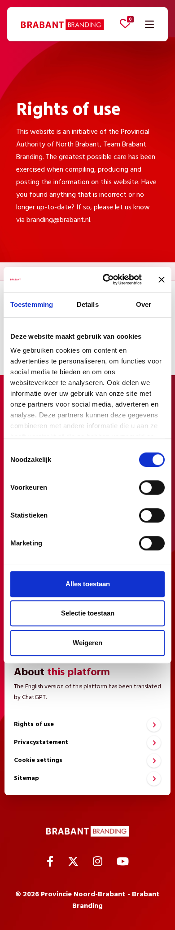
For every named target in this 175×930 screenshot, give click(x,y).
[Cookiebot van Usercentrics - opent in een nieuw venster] (106, 279)
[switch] (152, 487)
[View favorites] (125, 23)
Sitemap (26, 778)
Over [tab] (143, 304)
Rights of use (34, 724)
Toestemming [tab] (31, 304)
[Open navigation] (149, 24)
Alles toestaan (88, 584)
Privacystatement (41, 742)
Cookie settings (38, 760)
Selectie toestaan (87, 613)
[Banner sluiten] (161, 279)
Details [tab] (88, 304)
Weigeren (87, 643)
